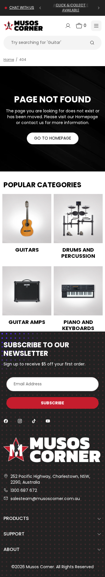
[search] (92, 42)
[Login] (68, 26)
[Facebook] (6, 421)
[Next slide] (99, 8)
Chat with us (21, 7)
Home (9, 59)
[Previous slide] (40, 8)
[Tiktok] (34, 421)
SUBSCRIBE (52, 403)
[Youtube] (48, 421)
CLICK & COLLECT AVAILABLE (70, 8)
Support (14, 533)
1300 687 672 (23, 490)
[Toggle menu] (96, 25)
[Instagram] (20, 421)
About (12, 549)
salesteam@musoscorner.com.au (45, 499)
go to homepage (52, 138)
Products (16, 518)
